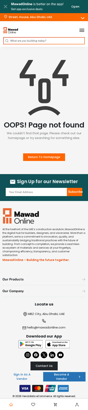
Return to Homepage (44, 157)
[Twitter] (44, 354)
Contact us (44, 366)
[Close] (5, 6)
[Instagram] (27, 354)
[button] (44, 279)
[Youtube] (60, 354)
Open (75, 7)
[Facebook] (36, 354)
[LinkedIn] (52, 354)
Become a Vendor (61, 376)
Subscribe (75, 191)
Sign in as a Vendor (22, 376)
